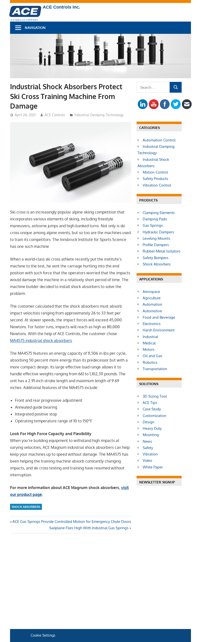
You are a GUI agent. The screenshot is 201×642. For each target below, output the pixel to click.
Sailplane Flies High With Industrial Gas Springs (88, 528)
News (147, 441)
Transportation (155, 368)
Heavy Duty (152, 428)
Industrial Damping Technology (99, 115)
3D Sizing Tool (155, 396)
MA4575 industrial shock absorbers (41, 340)
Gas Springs (153, 225)
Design (148, 422)
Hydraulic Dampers (158, 232)
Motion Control (155, 172)
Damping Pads (155, 219)
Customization (154, 415)
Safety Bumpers (155, 257)
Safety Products (155, 178)
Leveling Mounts (156, 238)
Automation (152, 304)
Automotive (152, 311)
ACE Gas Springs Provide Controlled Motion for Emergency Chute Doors (72, 521)
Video (147, 460)
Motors (148, 349)
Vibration (150, 454)
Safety (148, 447)
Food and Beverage (159, 317)
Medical (149, 343)
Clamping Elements (159, 212)
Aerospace (151, 291)
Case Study (152, 409)
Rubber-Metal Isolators (161, 251)
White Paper (153, 467)
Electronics (152, 323)
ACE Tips (150, 402)
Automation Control (159, 140)
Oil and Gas (152, 355)
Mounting (151, 434)
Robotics (150, 362)
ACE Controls (55, 115)
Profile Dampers (156, 244)
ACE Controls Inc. (61, 7)
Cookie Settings (43, 635)
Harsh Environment (159, 330)
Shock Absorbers (26, 507)
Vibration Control (157, 185)
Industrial (150, 336)
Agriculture (152, 298)
